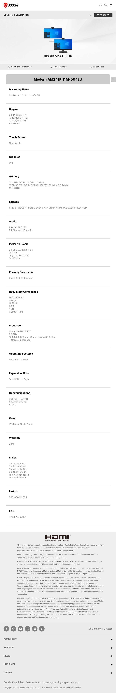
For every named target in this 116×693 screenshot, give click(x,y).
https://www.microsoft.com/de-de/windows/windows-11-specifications (45, 550)
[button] (58, 67)
